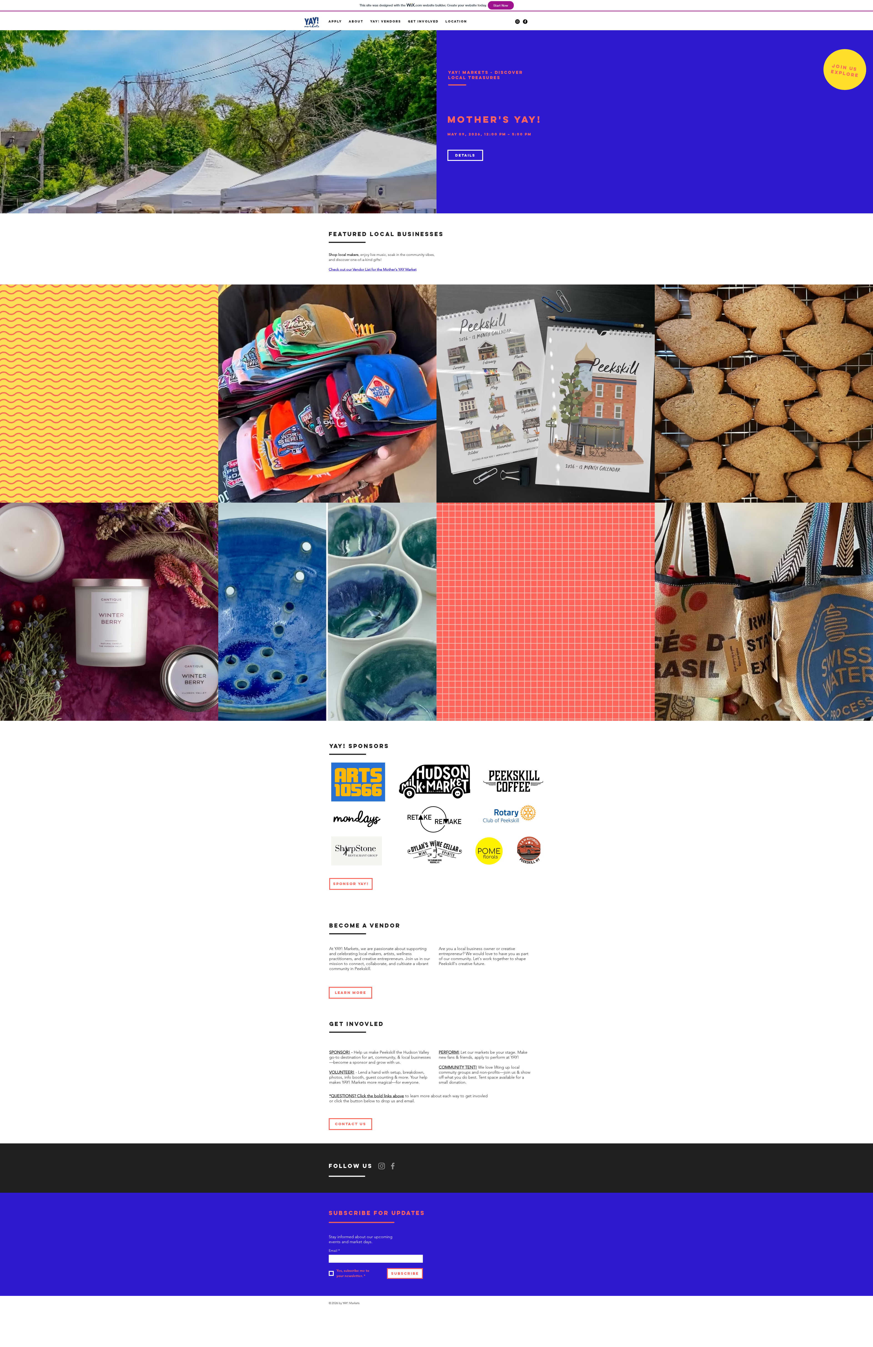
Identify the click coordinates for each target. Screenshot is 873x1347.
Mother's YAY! (494, 119)
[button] (335, 21)
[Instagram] (381, 1166)
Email (334, 1250)
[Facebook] (392, 1166)
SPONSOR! (339, 1052)
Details (465, 155)
